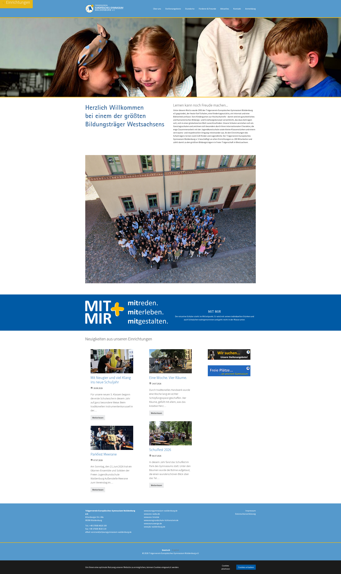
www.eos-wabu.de (152, 513)
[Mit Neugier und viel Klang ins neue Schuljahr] (112, 361)
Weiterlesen (97, 417)
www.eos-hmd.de (151, 517)
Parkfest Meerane (104, 454)
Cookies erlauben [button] (246, 567)
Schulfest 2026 (160, 449)
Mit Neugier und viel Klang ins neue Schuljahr (111, 380)
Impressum (250, 510)
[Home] (104, 8)
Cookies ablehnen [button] (225, 567)
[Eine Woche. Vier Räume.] (170, 361)
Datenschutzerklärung (245, 513)
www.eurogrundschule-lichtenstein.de (161, 520)
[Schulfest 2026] (170, 433)
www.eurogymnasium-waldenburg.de (160, 510)
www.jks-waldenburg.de (154, 526)
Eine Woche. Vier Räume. (168, 377)
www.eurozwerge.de (153, 523)
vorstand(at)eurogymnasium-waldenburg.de (111, 532)
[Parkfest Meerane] (112, 438)
